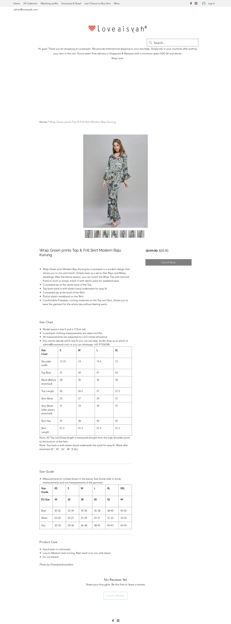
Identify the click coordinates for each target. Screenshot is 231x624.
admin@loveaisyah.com (26, 9)
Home (43, 121)
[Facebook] (191, 3)
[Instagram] (196, 3)
